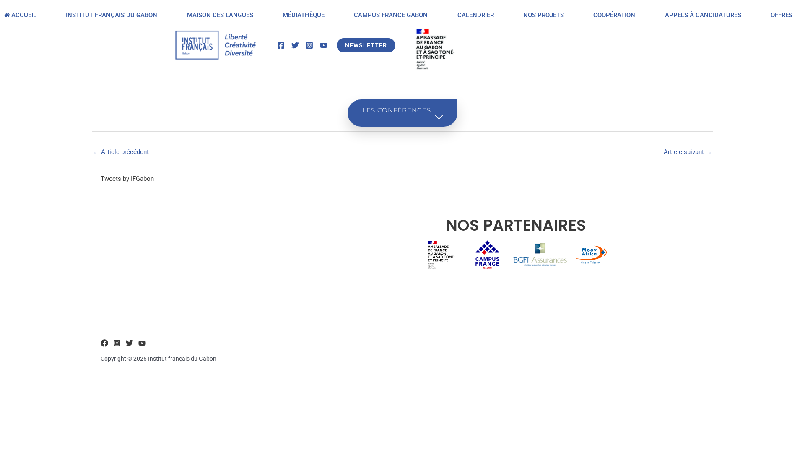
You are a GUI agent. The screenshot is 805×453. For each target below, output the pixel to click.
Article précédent (121, 152)
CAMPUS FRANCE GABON (391, 15)
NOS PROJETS (543, 15)
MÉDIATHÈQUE (304, 15)
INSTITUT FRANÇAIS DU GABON (111, 15)
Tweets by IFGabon (127, 178)
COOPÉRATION (614, 15)
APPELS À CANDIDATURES (703, 15)
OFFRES (781, 15)
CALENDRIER (475, 15)
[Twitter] (295, 45)
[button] (366, 45)
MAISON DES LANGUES (220, 15)
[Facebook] (281, 45)
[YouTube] (323, 45)
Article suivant (688, 152)
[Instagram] (309, 45)
